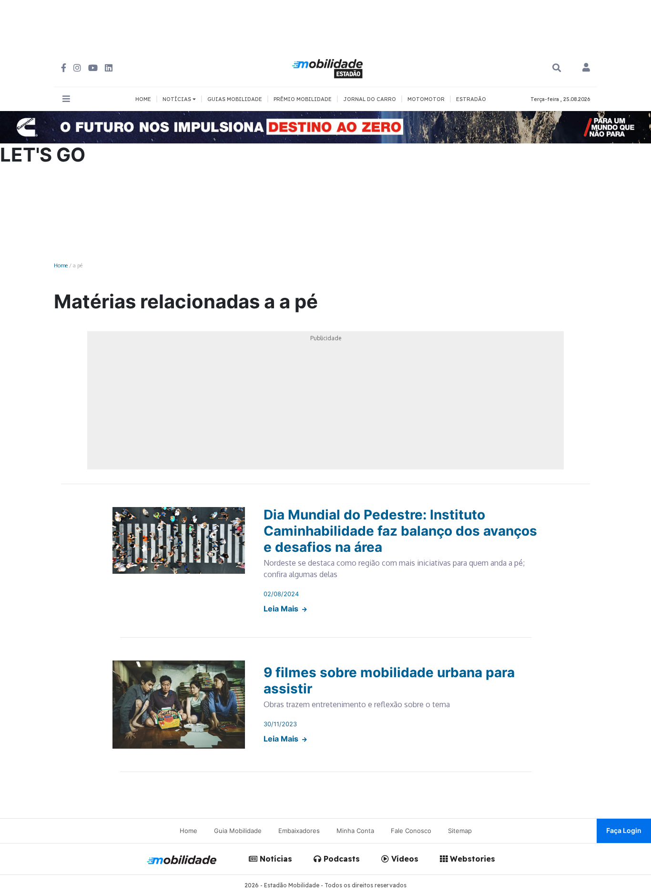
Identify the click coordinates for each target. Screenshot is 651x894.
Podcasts (340, 859)
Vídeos (403, 859)
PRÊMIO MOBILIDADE (303, 99)
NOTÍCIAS (178, 99)
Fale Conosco (411, 830)
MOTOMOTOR (426, 99)
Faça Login (623, 830)
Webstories (471, 859)
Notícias (274, 859)
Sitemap (460, 830)
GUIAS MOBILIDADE (234, 99)
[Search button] (556, 68)
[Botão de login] (586, 68)
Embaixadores (299, 830)
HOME (143, 99)
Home (61, 265)
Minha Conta (355, 830)
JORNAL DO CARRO (369, 99)
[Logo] (328, 67)
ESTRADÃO (471, 99)
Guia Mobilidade (238, 830)
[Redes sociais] (63, 68)
